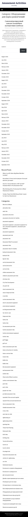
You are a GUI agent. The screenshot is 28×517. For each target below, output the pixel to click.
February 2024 (5, 117)
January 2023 (5, 151)
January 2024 (5, 120)
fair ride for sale (7, 313)
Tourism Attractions (8, 441)
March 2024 (5, 114)
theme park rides (7, 431)
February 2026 (5, 66)
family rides (5, 323)
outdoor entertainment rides (10, 380)
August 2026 (5, 56)
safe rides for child (7, 414)
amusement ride (6, 238)
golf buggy (5, 340)
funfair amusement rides (9, 329)
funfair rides (6, 336)
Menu (25, 9)
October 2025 (5, 77)
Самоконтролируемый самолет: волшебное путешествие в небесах (14, 23)
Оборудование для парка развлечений (12, 492)
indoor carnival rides (8, 353)
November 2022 (6, 158)
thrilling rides (6, 437)
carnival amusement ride (9, 262)
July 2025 (4, 83)
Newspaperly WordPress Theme (14, 515)
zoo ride (5, 461)
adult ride (5, 211)
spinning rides (6, 424)
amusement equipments (8, 231)
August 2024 (5, 104)
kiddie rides (5, 363)
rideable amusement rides (9, 407)
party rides (5, 387)
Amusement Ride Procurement (10, 242)
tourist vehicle (6, 448)
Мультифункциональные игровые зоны (13, 488)
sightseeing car (6, 417)
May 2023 (4, 144)
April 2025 (4, 87)
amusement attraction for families (11, 218)
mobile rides (6, 373)
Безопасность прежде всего (10, 471)
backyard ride (6, 255)
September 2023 (6, 134)
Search (4, 46)
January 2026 (5, 70)
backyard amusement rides (9, 252)
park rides (5, 383)
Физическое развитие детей (10, 507)
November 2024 (6, 93)
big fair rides (6, 258)
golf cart (5, 343)
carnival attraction (7, 265)
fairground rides (7, 316)
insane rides (6, 356)
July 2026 (4, 60)
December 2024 (6, 90)
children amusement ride (9, 272)
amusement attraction (8, 214)
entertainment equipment (9, 306)
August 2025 (5, 80)
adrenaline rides (7, 208)
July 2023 (4, 137)
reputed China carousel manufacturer (12, 400)
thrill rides (5, 434)
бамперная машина (8, 464)
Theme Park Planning (8, 427)
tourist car (5, 444)
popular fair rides (7, 390)
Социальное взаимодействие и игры (12, 503)
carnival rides (6, 269)
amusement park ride (8, 235)
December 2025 (6, 73)
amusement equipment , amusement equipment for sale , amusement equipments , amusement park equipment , (15, 226)
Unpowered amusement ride (9, 454)
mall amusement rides (8, 370)
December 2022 (6, 154)
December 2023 (6, 124)
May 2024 (4, 107)
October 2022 (5, 161)
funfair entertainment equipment (11, 333)
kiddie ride (5, 360)
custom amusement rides (9, 299)
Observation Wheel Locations (10, 377)
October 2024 (5, 97)
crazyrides (5, 296)
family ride (5, 319)
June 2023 (4, 141)
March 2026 (5, 63)
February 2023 (5, 147)
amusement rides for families (10, 248)
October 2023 (5, 131)
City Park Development (8, 282)
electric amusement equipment (10, 302)
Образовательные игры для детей (11, 495)
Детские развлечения (8, 475)
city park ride (6, 285)
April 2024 (4, 110)
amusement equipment (8, 221)
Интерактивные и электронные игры (12, 485)
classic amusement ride (8, 289)
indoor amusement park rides (10, 346)
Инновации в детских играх (10, 481)
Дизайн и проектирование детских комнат (13, 478)
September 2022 (6, 164)
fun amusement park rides (9, 326)
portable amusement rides (9, 394)
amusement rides (7, 245)
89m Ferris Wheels (7, 204)
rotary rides (6, 410)
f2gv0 (21, 28)
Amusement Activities (14, 3)
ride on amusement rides (9, 404)
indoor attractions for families (10, 350)
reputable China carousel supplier (11, 397)
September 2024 (6, 100)
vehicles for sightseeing (9, 458)
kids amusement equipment (9, 367)
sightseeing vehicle (7, 421)
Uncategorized (6, 451)
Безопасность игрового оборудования (12, 468)
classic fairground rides (8, 292)
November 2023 (6, 127)
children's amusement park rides (10, 275)
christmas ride (6, 279)
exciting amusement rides (9, 309)
